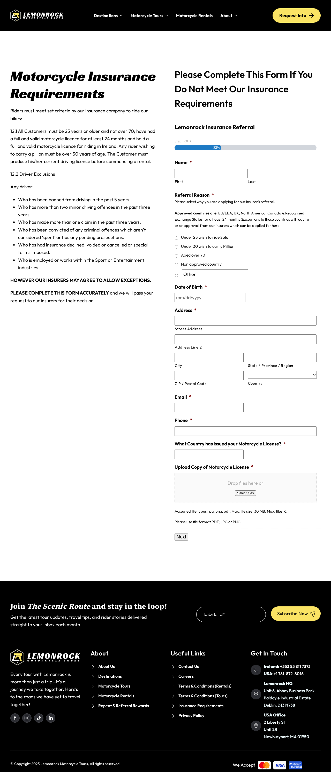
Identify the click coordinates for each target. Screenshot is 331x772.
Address (186, 310)
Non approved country (201, 264)
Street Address (188, 328)
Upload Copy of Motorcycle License (214, 467)
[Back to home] (36, 15)
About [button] (226, 15)
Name (183, 162)
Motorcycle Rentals (194, 15)
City (178, 365)
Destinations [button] (106, 15)
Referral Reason (194, 195)
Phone (183, 420)
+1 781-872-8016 (289, 673)
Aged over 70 (193, 255)
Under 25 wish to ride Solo (204, 237)
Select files (245, 493)
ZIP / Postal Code (191, 383)
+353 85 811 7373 (295, 666)
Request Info (292, 15)
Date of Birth (191, 287)
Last (252, 181)
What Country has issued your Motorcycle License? (230, 444)
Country (255, 383)
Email (183, 397)
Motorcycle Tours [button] (147, 15)
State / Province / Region (271, 365)
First (179, 181)
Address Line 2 (188, 347)
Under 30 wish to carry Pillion (208, 246)
